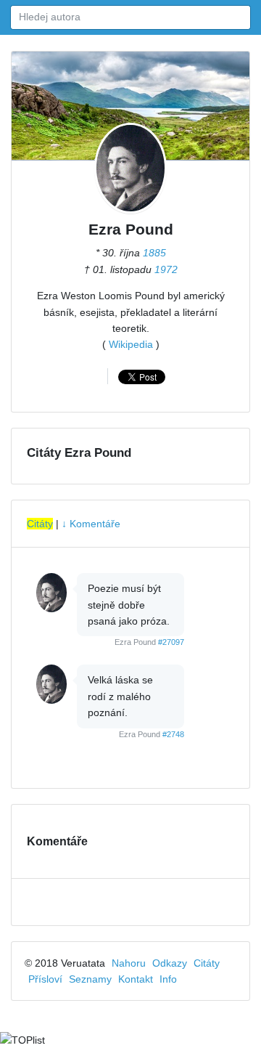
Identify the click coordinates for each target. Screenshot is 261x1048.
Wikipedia (131, 344)
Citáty (40, 523)
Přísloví (45, 979)
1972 (166, 269)
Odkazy (169, 963)
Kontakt (135, 979)
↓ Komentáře (91, 523)
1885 (154, 253)
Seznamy (90, 979)
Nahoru (129, 963)
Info (168, 979)
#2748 (173, 734)
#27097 (171, 642)
